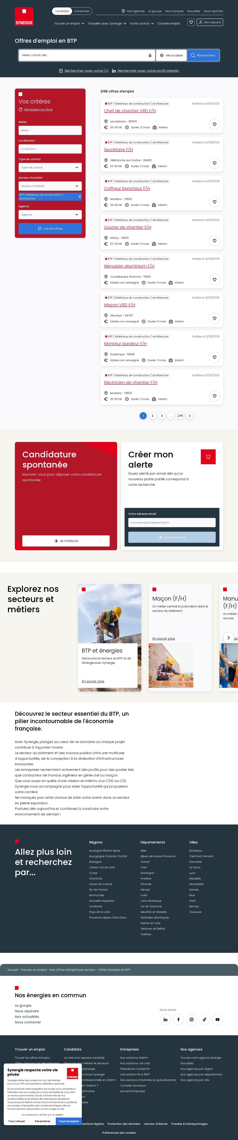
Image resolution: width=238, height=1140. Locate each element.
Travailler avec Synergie (105, 23)
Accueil (12, 970)
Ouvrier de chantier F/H (127, 227)
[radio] (62, 11)
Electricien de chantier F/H (130, 382)
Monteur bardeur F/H (125, 344)
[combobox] (50, 130)
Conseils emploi (168, 23)
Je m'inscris (69, 541)
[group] (72, 11)
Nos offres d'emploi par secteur (72, 970)
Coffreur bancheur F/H (127, 188)
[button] (66, 496)
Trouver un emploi (67, 23)
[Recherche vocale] (150, 55)
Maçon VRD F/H (119, 305)
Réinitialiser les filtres (38, 110)
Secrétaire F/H (118, 149)
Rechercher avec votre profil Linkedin (148, 71)
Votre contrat (139, 23)
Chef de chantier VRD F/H (130, 111)
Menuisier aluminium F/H (129, 266)
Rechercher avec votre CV (86, 71)
